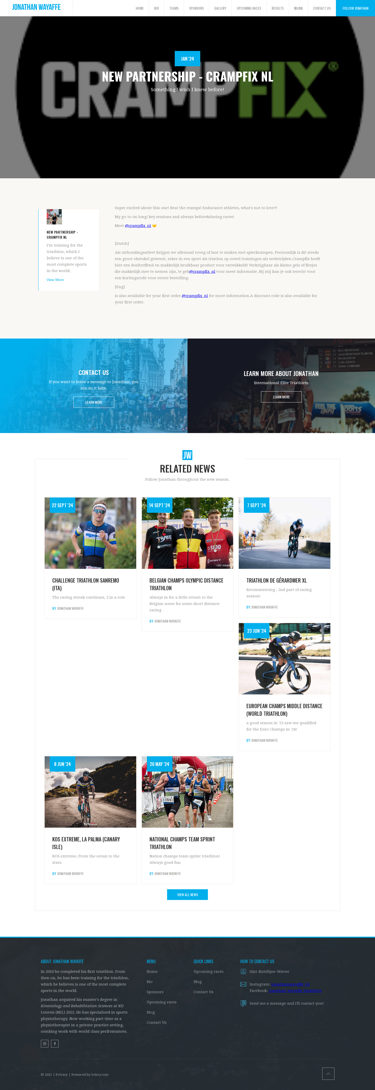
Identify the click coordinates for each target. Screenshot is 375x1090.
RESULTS (278, 8)
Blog (151, 1012)
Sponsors (155, 992)
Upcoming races (162, 1002)
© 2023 (46, 1074)
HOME (140, 8)
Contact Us (157, 1022)
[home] (36, 7)
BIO (156, 8)
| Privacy (60, 1074)
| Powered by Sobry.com (88, 1074)
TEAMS (174, 8)
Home (152, 971)
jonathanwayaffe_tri (290, 984)
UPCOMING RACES (249, 8)
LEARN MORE (93, 402)
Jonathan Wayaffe (70, 608)
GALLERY (220, 8)
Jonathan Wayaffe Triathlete (295, 990)
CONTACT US (322, 8)
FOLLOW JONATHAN (355, 8)
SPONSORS (196, 8)
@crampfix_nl (138, 225)
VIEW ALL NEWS (187, 894)
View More (55, 280)
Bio (150, 981)
